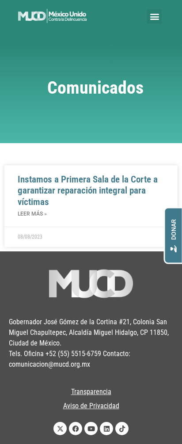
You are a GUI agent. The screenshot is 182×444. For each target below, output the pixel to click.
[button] (154, 16)
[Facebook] (75, 428)
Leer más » (32, 214)
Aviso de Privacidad (91, 406)
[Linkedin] (106, 428)
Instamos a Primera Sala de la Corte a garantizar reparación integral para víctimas (88, 190)
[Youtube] (91, 428)
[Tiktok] (122, 428)
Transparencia (91, 391)
